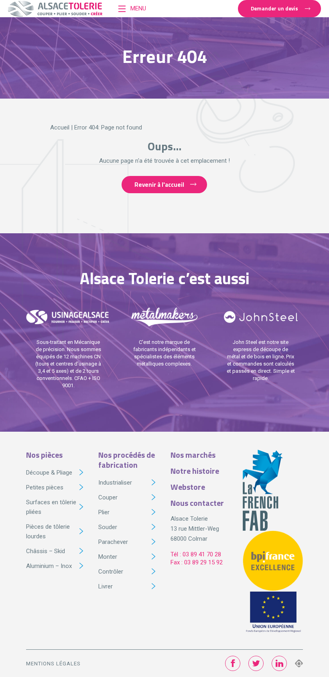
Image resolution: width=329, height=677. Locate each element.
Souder (107, 527)
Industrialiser (115, 482)
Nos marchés (193, 455)
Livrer (105, 586)
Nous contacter (197, 503)
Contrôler (110, 571)
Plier (104, 512)
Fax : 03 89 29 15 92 (197, 562)
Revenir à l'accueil (159, 184)
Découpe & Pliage (49, 472)
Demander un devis (274, 8)
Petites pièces (44, 487)
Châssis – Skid (45, 551)
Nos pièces (44, 455)
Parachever (113, 542)
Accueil (59, 127)
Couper (108, 497)
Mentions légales (53, 664)
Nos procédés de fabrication (126, 460)
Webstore (188, 487)
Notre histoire (195, 471)
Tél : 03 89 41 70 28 (196, 554)
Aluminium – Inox (49, 566)
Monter (107, 556)
